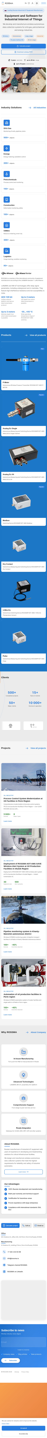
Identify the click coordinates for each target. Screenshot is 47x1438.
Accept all (23, 1428)
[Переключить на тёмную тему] (37, 3)
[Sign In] (32, 3)
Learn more (8, 821)
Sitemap (17, 1372)
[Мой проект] (28, 3)
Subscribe (13, 1360)
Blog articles (22, 1354)
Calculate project (24, 46)
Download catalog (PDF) (25, 52)
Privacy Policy (5, 1423)
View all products (38, 335)
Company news (8, 1354)
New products (36, 1354)
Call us (27, 1225)
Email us (40, 1225)
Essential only (23, 1434)
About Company (38, 1032)
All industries (39, 108)
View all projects (38, 748)
